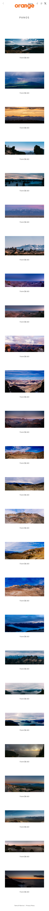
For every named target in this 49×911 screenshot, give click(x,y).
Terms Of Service (19, 905)
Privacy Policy (30, 905)
